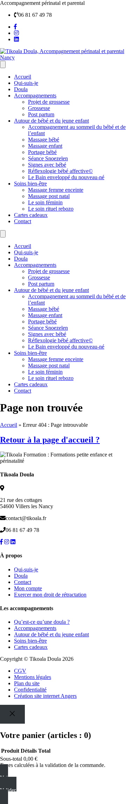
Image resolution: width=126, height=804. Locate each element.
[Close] (12, 714)
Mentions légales (32, 677)
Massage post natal (49, 196)
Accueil (22, 77)
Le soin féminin (45, 202)
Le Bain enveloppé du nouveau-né (66, 177)
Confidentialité (30, 690)
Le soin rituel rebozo (51, 209)
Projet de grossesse (49, 102)
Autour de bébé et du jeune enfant (51, 121)
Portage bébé (42, 152)
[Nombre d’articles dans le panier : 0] (3, 64)
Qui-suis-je (26, 83)
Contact (22, 221)
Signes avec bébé (47, 165)
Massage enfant (45, 146)
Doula (21, 89)
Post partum (41, 114)
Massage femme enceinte (55, 190)
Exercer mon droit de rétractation (50, 595)
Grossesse (39, 108)
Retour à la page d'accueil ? (50, 439)
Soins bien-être (30, 184)
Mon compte (28, 588)
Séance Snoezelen (48, 158)
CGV (20, 671)
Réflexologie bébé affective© (60, 171)
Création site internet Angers (45, 696)
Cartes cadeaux (31, 215)
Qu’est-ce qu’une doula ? (42, 622)
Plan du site (27, 683)
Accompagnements (35, 95)
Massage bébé (43, 139)
